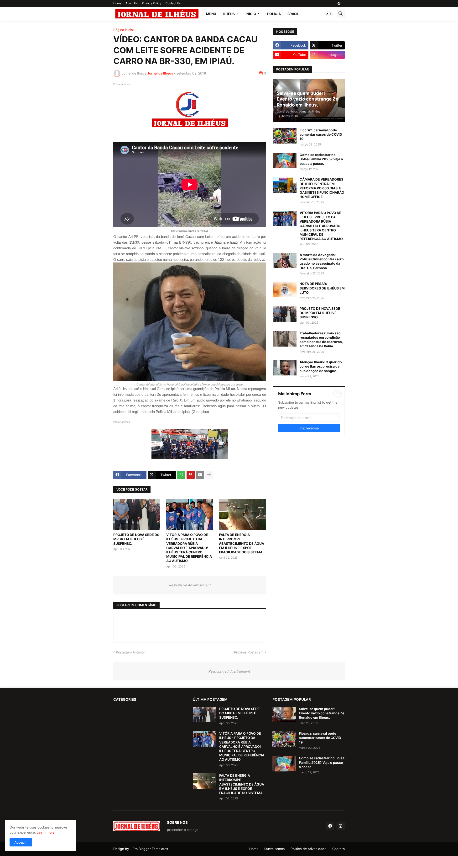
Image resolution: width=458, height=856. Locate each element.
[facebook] (339, 3)
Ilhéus (229, 14)
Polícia (274, 14)
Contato (338, 849)
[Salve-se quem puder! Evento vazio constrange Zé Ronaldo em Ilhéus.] (284, 714)
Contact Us (173, 3)
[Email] (200, 475)
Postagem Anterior (130, 652)
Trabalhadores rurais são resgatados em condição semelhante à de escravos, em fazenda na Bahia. (321, 339)
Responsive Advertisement (189, 585)
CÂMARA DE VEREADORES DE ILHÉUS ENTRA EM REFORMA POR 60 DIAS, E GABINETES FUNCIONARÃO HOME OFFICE (322, 188)
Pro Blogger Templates (150, 849)
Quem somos (274, 849)
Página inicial (123, 30)
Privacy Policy (151, 3)
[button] (329, 13)
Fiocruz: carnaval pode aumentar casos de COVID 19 (321, 134)
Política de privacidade (308, 849)
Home (117, 3)
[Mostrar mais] (209, 475)
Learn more (45, 832)
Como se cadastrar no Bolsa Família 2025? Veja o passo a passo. (321, 159)
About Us (131, 3)
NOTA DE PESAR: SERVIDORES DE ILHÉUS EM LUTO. (322, 288)
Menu (211, 14)
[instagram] (341, 826)
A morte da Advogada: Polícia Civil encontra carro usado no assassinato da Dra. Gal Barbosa (322, 261)
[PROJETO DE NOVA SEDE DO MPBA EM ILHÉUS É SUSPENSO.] (136, 514)
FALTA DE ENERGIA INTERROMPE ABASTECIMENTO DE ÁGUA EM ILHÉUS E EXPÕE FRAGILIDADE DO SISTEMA (241, 543)
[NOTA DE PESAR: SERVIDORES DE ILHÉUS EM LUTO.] (285, 289)
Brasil (293, 14)
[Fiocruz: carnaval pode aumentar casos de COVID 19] (285, 136)
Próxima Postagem (248, 652)
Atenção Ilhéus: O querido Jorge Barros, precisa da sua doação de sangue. (321, 366)
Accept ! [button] (20, 842)
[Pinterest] (191, 475)
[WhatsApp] (181, 475)
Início (251, 14)
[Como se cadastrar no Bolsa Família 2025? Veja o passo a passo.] (285, 160)
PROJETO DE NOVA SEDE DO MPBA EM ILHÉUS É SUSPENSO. (136, 539)
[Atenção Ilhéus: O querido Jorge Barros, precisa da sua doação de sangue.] (285, 367)
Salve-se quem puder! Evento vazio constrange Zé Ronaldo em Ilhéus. (321, 713)
